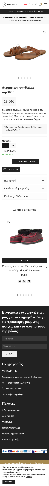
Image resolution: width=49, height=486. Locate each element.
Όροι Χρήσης (8, 416)
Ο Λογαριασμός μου (11, 410)
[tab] (24, 180)
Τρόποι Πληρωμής (10, 439)
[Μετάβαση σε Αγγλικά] (25, 4)
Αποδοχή (8, 482)
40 (13, 145)
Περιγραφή (10, 180)
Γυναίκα (23, 17)
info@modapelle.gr (14, 394)
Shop (16, 17)
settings (29, 477)
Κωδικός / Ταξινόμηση (16, 196)
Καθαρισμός (10, 151)
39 (5, 145)
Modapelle (7, 17)
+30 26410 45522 (14, 388)
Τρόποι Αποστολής (11, 428)
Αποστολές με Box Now (13, 433)
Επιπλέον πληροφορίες (16, 188)
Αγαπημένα (7, 422)
